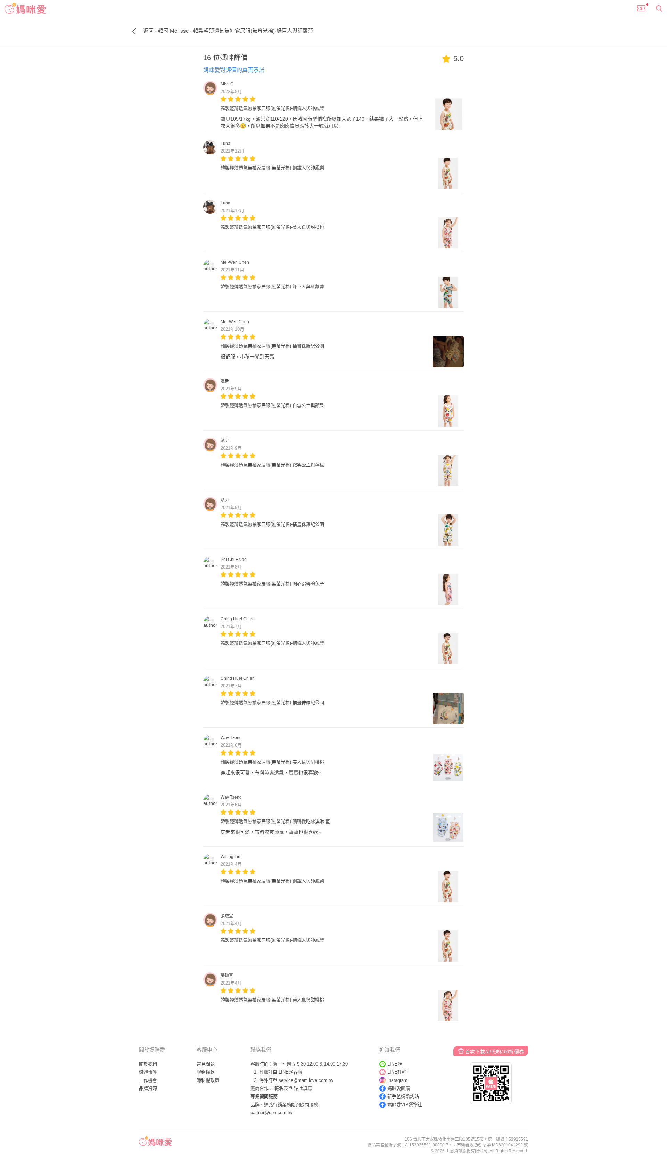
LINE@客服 (290, 1072)
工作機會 (148, 1080)
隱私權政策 (208, 1080)
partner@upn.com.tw (271, 1112)
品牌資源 (148, 1088)
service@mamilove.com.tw (306, 1080)
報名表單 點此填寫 (293, 1088)
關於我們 (148, 1064)
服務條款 (206, 1072)
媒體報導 (148, 1072)
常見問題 (206, 1064)
